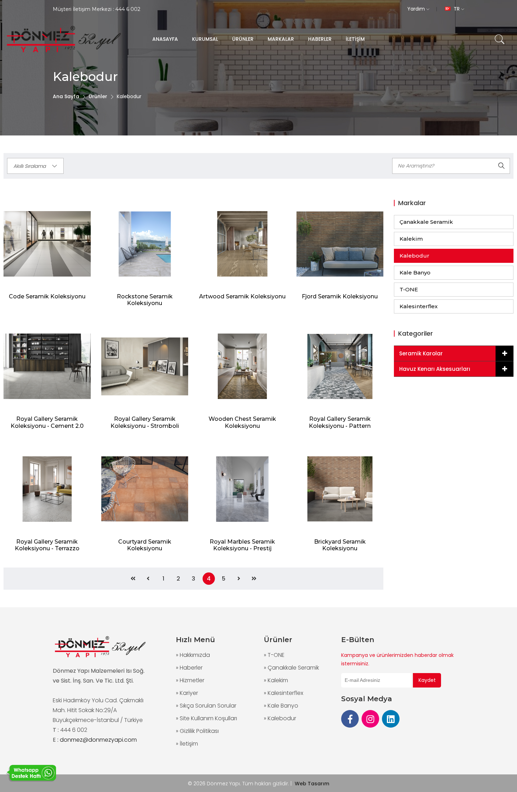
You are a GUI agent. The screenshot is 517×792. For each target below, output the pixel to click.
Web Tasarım (312, 783)
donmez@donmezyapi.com (98, 740)
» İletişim (187, 744)
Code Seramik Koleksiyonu (47, 296)
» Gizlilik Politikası (197, 731)
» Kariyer (187, 693)
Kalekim (411, 238)
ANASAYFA (165, 39)
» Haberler (189, 668)
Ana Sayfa (66, 96)
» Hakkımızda (193, 655)
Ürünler (98, 96)
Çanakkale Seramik (426, 221)
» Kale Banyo (281, 706)
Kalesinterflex (419, 306)
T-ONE (409, 289)
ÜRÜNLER (243, 39)
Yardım (416, 8)
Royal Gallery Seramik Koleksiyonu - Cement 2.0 (47, 422)
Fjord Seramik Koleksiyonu (340, 296)
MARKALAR (281, 39)
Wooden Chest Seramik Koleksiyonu (242, 422)
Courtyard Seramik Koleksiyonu (144, 545)
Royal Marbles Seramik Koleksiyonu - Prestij (242, 545)
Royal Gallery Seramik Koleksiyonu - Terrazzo (47, 545)
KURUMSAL (205, 39)
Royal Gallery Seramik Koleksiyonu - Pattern (340, 422)
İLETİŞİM (355, 39)
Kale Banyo (415, 272)
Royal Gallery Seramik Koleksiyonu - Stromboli (144, 422)
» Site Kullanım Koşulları (206, 718)
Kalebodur (414, 255)
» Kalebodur (280, 718)
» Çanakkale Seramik (291, 668)
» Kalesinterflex (283, 693)
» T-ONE (274, 655)
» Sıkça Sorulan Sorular (206, 706)
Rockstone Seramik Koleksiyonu (145, 299)
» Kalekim (276, 680)
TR (456, 8)
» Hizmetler (190, 680)
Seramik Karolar (421, 353)
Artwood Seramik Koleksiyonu (242, 296)
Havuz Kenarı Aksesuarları (434, 369)
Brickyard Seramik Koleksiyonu (340, 545)
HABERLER (320, 39)
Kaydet (427, 680)
